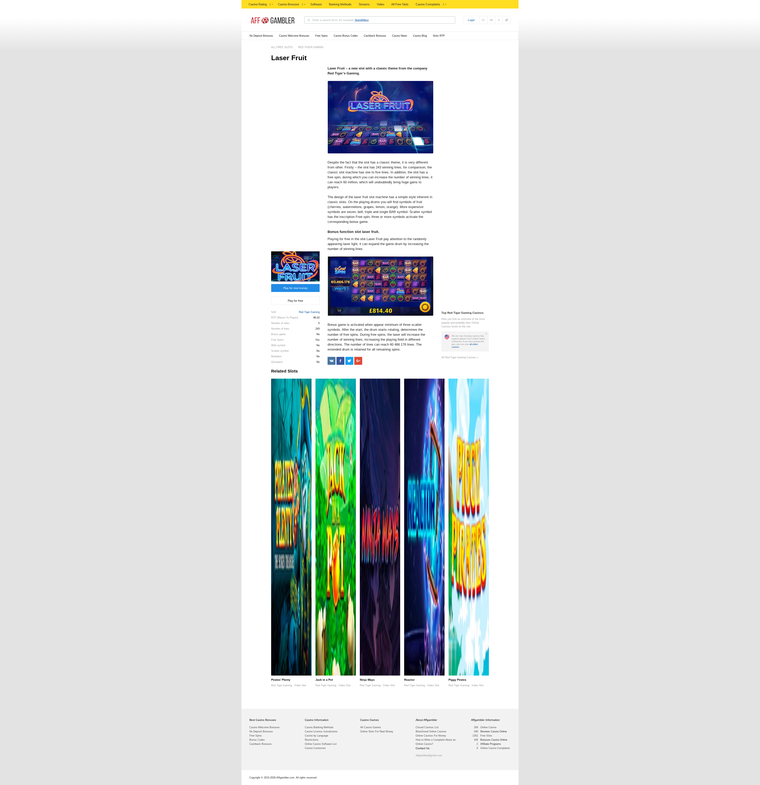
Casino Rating (258, 4)
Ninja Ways (367, 679)
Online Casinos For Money (431, 735)
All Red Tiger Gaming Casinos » (459, 357)
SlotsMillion (362, 20)
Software (316, 4)
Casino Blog (420, 35)
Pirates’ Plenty (280, 679)
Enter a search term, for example (341, 20)
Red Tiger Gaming (309, 312)
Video (380, 4)
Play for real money (295, 288)
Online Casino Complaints (495, 748)
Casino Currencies (315, 748)
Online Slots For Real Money (376, 731)
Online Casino (488, 727)
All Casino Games (370, 727)
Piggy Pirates (457, 679)
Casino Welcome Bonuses (294, 35)
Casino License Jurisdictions (321, 731)
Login (471, 20)
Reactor (409, 679)
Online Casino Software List (321, 743)
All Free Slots (399, 4)
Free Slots (486, 735)
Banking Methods (340, 4)
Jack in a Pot (324, 679)
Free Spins (321, 35)
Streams (364, 4)
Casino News (399, 35)
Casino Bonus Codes (346, 35)
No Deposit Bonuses (261, 35)
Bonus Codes (257, 739)
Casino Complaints (428, 4)
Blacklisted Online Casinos (431, 731)
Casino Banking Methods (319, 727)
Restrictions (311, 739)
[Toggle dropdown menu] (272, 4)
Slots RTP (439, 35)
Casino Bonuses (288, 4)
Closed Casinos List (427, 727)
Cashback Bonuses (375, 35)
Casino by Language (316, 735)
